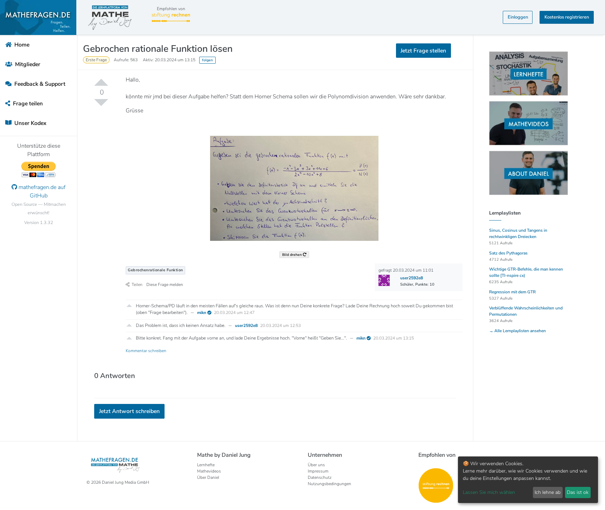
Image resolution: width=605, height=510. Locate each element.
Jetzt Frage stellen (303, 87)
